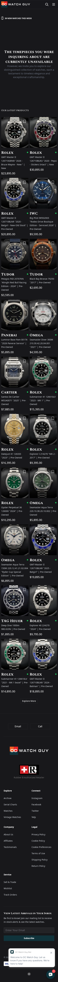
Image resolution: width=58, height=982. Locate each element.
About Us (8, 834)
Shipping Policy (39, 859)
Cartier (14, 392)
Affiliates (8, 840)
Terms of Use (38, 853)
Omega (43, 335)
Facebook (36, 804)
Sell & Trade (10, 882)
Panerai (14, 335)
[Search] (47, 4)
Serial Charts (10, 804)
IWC (43, 213)
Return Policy (38, 865)
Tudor (14, 274)
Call (40, 726)
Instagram (37, 798)
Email (18, 726)
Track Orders (10, 894)
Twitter (35, 810)
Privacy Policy (38, 834)
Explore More (29, 700)
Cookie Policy (38, 840)
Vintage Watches (12, 817)
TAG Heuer (14, 621)
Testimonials (10, 847)
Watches (8, 810)
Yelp (34, 817)
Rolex (14, 152)
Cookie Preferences (41, 847)
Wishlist (8, 888)
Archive (7, 798)
